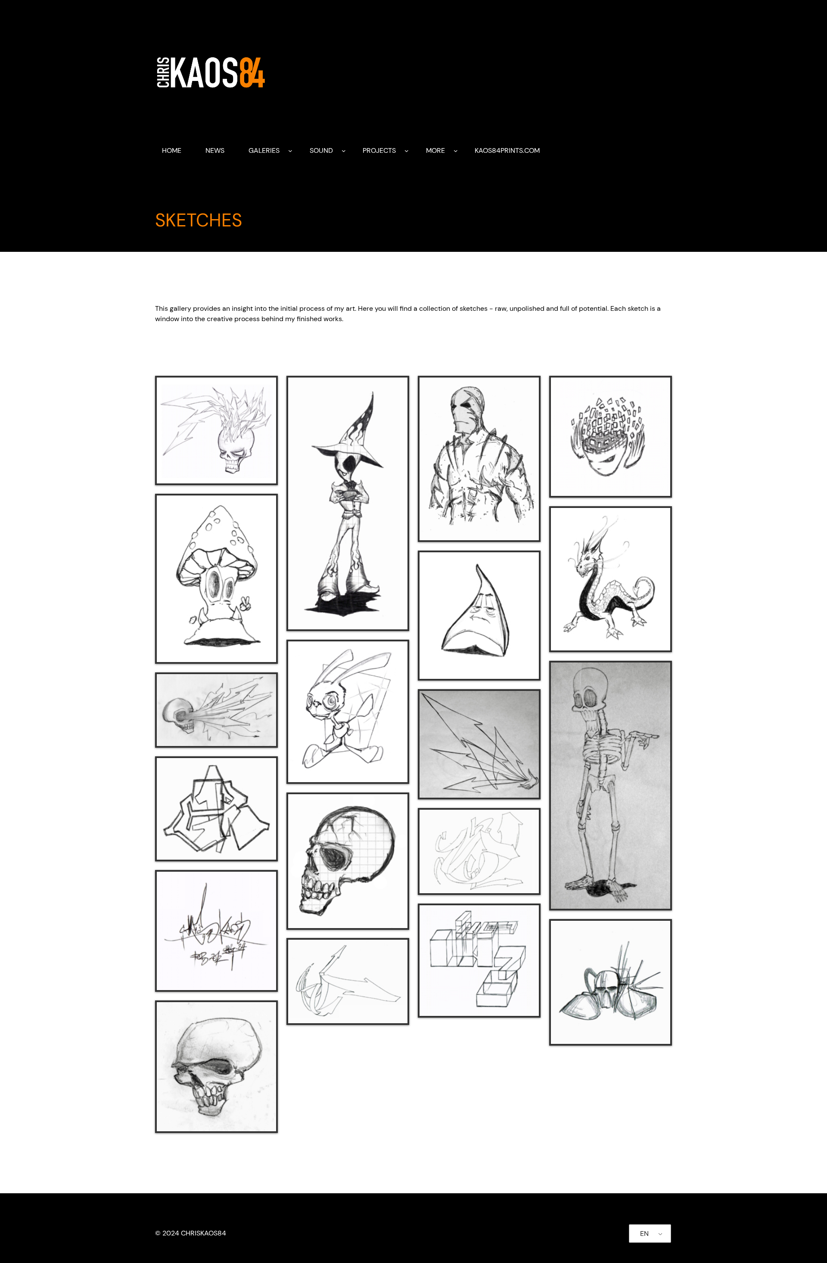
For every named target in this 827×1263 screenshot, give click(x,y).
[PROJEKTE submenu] (406, 151)
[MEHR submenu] (456, 151)
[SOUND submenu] (344, 151)
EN (644, 1233)
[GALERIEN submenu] (290, 151)
